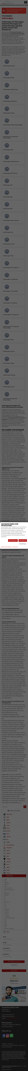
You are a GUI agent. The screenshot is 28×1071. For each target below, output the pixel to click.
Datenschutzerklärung (6, 546)
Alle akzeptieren (13, 540)
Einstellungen (22, 543)
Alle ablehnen (22, 540)
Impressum (15, 546)
